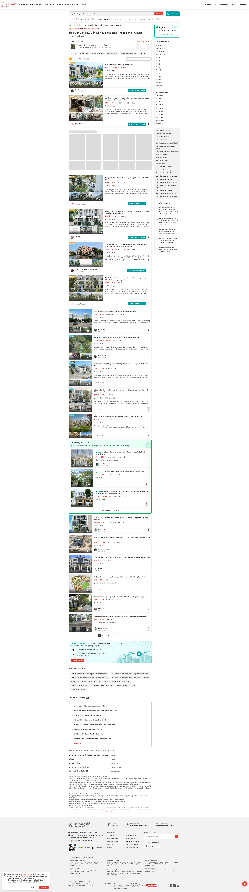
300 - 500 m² (160, 120)
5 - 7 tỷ (158, 67)
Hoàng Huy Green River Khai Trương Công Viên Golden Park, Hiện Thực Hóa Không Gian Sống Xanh (168, 221)
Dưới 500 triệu (160, 48)
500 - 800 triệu (160, 51)
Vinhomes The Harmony (163, 134)
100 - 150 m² (160, 108)
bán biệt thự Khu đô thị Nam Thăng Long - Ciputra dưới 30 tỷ (129, 674)
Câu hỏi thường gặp (113, 841)
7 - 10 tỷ (158, 70)
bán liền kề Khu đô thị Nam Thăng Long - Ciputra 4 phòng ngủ (130, 678)
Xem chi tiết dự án (143, 41)
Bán (70, 25)
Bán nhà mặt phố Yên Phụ (164, 167)
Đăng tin (243, 5)
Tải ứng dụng (208, 5)
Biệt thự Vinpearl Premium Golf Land (167, 151)
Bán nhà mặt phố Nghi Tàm (164, 173)
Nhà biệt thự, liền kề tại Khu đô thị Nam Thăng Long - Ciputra (102, 25)
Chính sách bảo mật (132, 844)
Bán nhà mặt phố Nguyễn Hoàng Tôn (167, 197)
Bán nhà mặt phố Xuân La (164, 179)
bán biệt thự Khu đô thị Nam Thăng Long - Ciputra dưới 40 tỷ (89, 674)
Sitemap (109, 848)
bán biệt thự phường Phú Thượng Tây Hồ (117, 681)
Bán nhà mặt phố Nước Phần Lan (166, 193)
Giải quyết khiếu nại (132, 848)
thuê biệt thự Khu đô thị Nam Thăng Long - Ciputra (86, 681)
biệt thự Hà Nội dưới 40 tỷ (78, 689)
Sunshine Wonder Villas (128, 53)
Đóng (32, 887)
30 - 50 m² (159, 99)
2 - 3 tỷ (158, 61)
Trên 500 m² (159, 123)
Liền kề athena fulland (163, 140)
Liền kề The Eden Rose (162, 137)
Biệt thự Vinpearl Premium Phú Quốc (167, 143)
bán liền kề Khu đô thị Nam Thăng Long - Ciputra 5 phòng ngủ (89, 678)
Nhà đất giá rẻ (160, 164)
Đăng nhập (224, 5)
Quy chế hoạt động (131, 838)
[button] (148, 53)
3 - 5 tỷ (158, 64)
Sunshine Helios (112, 53)
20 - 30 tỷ (159, 76)
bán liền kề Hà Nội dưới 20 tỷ (126, 685)
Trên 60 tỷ (159, 85)
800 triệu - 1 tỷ (160, 54)
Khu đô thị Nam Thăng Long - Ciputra (102, 685)
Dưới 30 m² (159, 95)
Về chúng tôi (111, 835)
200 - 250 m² (160, 114)
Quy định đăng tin (131, 835)
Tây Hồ (80, 25)
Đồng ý (44, 887)
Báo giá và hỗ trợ (112, 838)
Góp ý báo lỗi (111, 844)
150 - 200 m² (160, 111)
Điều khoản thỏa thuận (132, 841)
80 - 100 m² (159, 105)
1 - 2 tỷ (158, 57)
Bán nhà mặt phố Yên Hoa (164, 190)
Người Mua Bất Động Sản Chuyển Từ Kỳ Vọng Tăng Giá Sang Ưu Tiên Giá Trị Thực (168, 231)
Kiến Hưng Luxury (161, 154)
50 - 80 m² (159, 102)
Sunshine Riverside (97, 53)
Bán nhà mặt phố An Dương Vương (166, 176)
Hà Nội (75, 25)
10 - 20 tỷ (159, 73)
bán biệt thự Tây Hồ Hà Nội (79, 685)
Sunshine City (83, 53)
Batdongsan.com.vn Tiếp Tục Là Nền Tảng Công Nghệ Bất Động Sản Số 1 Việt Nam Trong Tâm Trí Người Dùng (168, 210)
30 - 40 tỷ (159, 79)
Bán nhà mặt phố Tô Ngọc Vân (165, 170)
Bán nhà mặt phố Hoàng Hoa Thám (166, 182)
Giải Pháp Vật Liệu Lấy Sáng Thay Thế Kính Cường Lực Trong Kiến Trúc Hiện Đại (168, 240)
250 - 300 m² (160, 117)
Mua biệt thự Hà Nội (162, 157)
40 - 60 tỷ (159, 82)
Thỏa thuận (159, 45)
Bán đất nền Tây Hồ (162, 160)
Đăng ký (233, 5)
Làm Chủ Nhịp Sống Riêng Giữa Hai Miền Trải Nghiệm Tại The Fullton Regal (168, 249)
